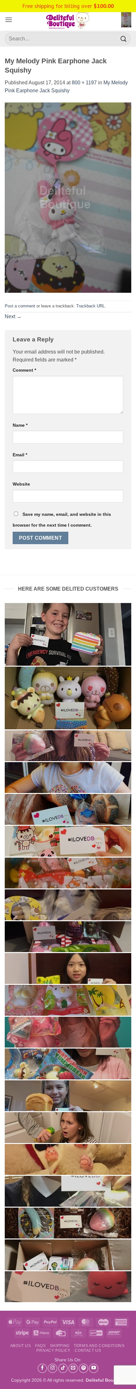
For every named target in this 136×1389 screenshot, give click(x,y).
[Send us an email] (73, 1368)
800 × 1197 (84, 82)
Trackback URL (90, 306)
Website (21, 484)
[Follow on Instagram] (52, 1368)
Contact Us (88, 1350)
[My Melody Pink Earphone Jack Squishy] (68, 197)
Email (20, 454)
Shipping (60, 1345)
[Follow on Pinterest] (83, 1368)
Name (20, 425)
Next (13, 316)
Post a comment (20, 306)
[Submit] (123, 38)
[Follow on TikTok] (63, 1368)
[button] (8, 19)
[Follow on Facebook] (42, 1368)
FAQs (40, 1345)
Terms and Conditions (99, 1345)
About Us (20, 1345)
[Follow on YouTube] (93, 1368)
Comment (24, 370)
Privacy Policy (53, 1350)
